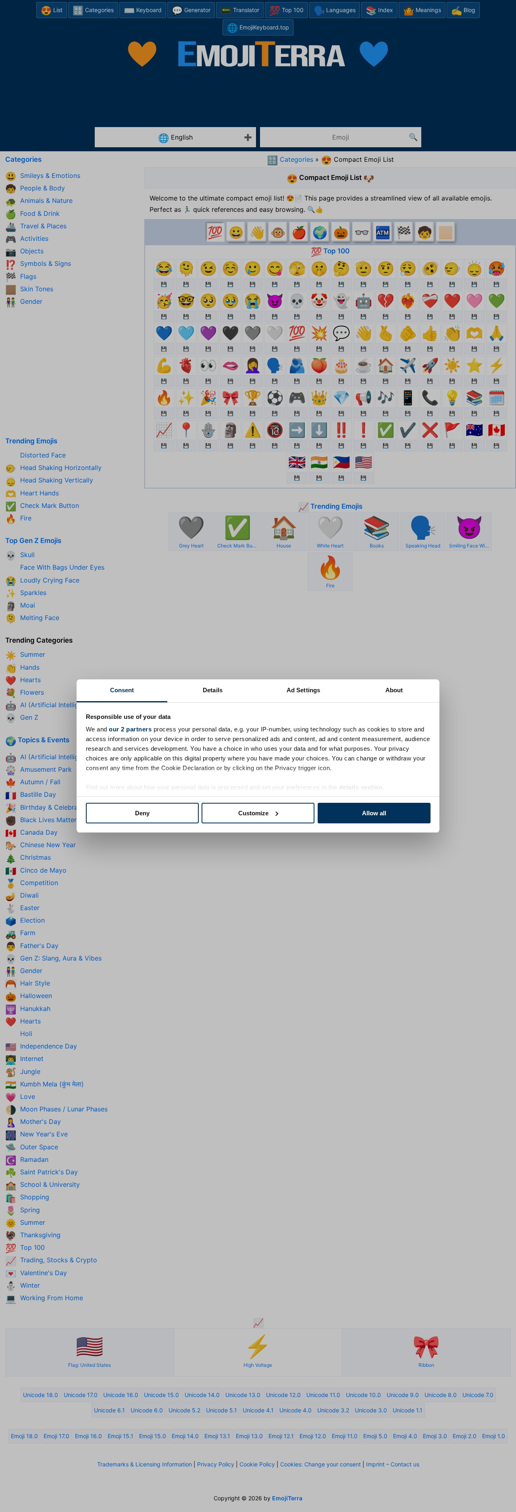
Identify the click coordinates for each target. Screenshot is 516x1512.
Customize (253, 813)
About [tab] (394, 690)
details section (361, 787)
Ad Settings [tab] (303, 690)
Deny (142, 813)
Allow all (374, 813)
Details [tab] (213, 690)
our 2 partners (130, 729)
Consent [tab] (122, 690)
